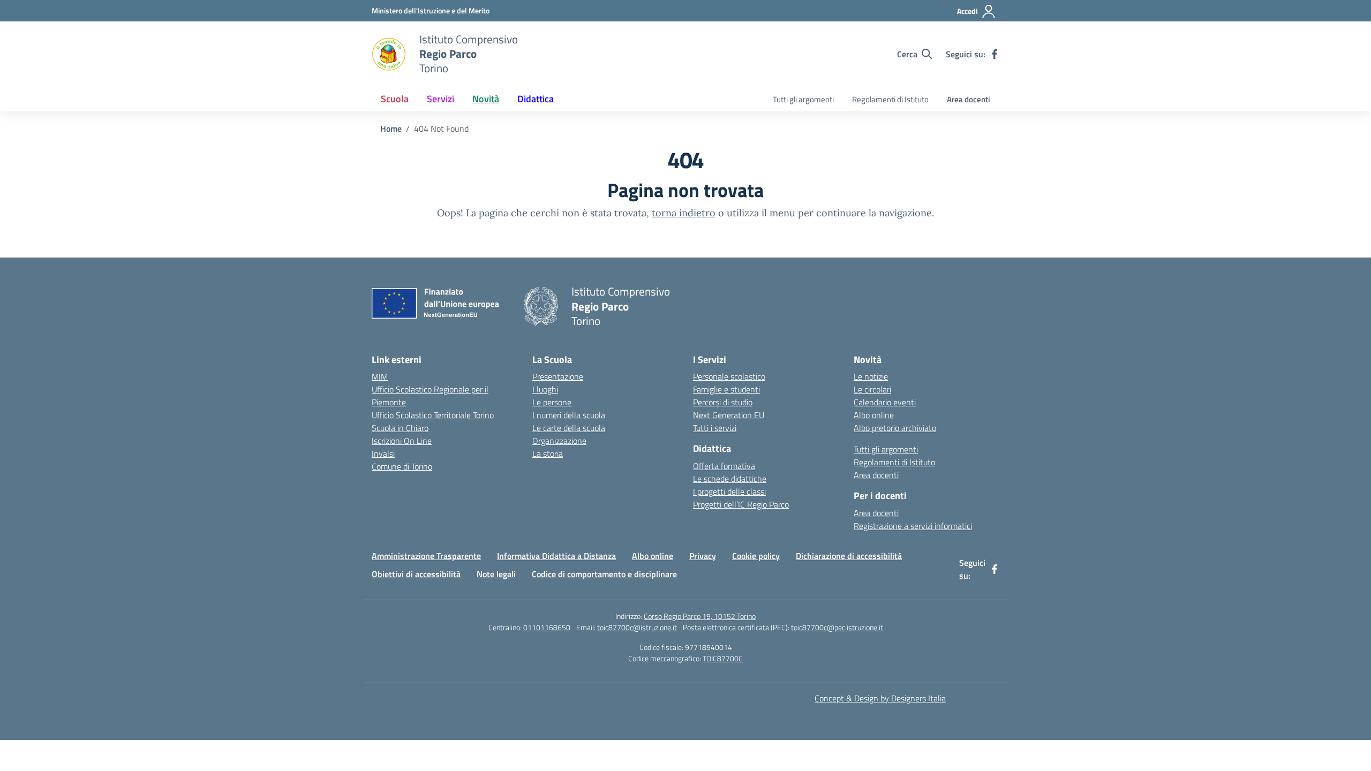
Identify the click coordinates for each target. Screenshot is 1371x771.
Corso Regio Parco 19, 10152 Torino (700, 616)
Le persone (551, 402)
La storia (547, 453)
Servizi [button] (440, 99)
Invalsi (383, 453)
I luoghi (545, 389)
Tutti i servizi (714, 427)
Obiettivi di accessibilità (416, 574)
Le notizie (871, 376)
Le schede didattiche (729, 478)
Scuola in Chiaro (400, 427)
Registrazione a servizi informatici (913, 525)
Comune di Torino (402, 466)
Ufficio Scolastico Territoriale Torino (433, 415)
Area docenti (968, 99)
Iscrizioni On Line (402, 440)
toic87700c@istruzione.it (637, 627)
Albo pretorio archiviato (895, 427)
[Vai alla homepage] (389, 54)
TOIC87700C (723, 658)
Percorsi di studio (722, 402)
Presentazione (557, 376)
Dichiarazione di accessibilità (849, 555)
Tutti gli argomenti (803, 99)
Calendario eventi (885, 402)
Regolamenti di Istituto (890, 99)
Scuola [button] (395, 99)
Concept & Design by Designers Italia (880, 698)
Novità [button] (485, 99)
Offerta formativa (724, 465)
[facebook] (994, 54)
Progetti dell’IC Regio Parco (741, 504)
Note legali (496, 574)
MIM (380, 376)
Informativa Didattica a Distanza (556, 555)
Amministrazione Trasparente (426, 555)
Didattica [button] (535, 99)
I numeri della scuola (568, 415)
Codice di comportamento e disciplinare (604, 574)
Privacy (702, 555)
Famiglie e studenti (726, 389)
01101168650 (546, 627)
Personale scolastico (729, 376)
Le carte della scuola (568, 427)
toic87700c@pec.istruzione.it (837, 627)
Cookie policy (756, 555)
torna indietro (683, 213)
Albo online (874, 415)
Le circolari (872, 389)
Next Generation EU (728, 415)
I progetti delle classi (729, 491)
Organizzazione (559, 440)
